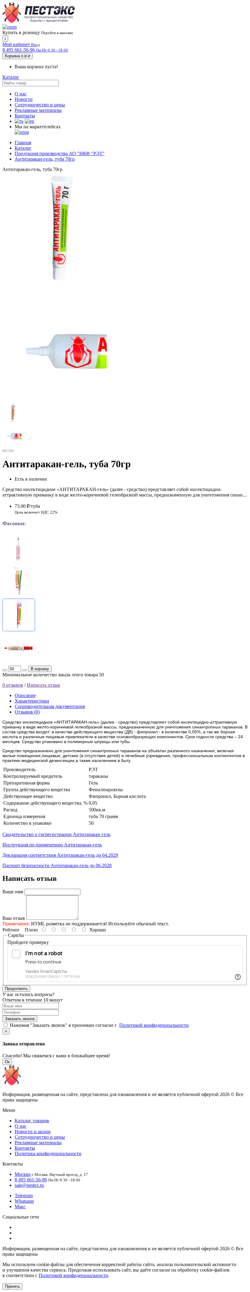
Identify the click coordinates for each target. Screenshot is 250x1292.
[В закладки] (4, 451)
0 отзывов (12, 685)
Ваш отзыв (13, 918)
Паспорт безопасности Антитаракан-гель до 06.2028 (57, 865)
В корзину (40, 669)
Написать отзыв (43, 685)
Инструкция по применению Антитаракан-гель (52, 844)
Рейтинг (11, 929)
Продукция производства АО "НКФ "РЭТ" (60, 153)
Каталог (10, 77)
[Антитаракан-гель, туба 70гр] (59, 284)
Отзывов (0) (27, 711)
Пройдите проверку (28, 942)
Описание (25, 695)
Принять (12, 1286)
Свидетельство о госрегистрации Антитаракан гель (56, 834)
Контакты (25, 115)
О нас (21, 93)
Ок (7, 1061)
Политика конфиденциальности (48, 1153)
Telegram (24, 1195)
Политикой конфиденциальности (154, 1025)
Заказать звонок (20, 1018)
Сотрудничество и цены (40, 104)
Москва (22, 1174)
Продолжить (16, 988)
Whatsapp (24, 1201)
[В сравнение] (11, 451)
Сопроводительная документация (50, 706)
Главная (23, 142)
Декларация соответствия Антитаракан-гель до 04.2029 (60, 855)
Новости (24, 99)
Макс (20, 1206)
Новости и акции (33, 1131)
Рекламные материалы (38, 110)
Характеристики (32, 700)
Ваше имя (12, 891)
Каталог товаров (32, 1120)
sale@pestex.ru (29, 1185)
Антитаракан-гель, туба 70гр (45, 159)
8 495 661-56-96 (31, 1179)
